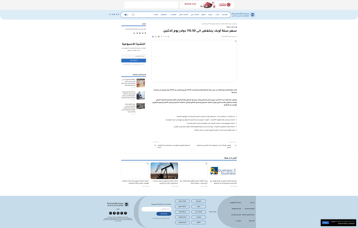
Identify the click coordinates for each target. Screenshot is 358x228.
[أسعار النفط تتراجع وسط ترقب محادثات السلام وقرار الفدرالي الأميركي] (164, 170)
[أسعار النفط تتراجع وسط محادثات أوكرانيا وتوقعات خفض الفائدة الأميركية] (135, 170)
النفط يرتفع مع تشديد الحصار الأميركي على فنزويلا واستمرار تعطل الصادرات (210, 123)
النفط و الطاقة (230, 27)
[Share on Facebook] (161, 36)
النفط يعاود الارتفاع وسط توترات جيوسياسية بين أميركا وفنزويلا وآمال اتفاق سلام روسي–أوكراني (204, 127)
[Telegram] (112, 14)
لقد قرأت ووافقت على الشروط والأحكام (132, 64)
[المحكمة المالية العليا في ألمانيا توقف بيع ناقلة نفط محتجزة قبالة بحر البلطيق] (223, 170)
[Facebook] (119, 14)
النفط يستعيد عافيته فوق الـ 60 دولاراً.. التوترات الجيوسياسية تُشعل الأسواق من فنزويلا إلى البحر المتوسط (200, 120)
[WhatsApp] (110, 14)
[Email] (155, 36)
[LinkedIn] (114, 14)
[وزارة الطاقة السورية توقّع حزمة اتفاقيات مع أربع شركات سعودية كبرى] (193, 170)
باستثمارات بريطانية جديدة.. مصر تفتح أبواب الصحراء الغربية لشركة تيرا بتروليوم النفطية (206, 116)
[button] (325, 222)
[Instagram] (117, 14)
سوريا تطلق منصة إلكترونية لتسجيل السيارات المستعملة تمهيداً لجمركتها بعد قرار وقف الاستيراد (128, 108)
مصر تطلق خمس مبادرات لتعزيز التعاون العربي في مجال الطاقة (214, 130)
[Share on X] (158, 36)
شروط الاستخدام (342, 223)
